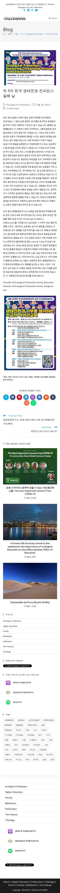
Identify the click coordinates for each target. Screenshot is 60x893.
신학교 (15, 749)
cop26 (14, 377)
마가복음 (19, 735)
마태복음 (30, 735)
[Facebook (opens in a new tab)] (28, 10)
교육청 (30, 377)
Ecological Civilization (18, 104)
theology (32, 725)
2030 (9, 377)
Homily (6, 631)
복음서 (15, 740)
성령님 (7, 745)
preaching (49, 720)
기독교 (43, 730)
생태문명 (52, 377)
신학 (6, 749)
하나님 (18, 759)
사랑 (24, 740)
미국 (48, 735)
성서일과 (25, 745)
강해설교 (8, 730)
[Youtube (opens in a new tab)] (36, 10)
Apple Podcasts (22, 682)
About (6, 881)
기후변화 (36, 377)
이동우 (7, 754)
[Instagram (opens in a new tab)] (32, 10)
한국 (27, 759)
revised (8, 725)
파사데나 (49, 754)
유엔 (4, 380)
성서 (16, 745)
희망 (52, 759)
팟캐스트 (8, 759)
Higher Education (10, 626)
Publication (7, 641)
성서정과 (36, 745)
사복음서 (33, 740)
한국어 (36, 759)
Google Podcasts (23, 692)
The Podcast (8, 646)
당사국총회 (44, 377)
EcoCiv (11, 884)
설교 (43, 740)
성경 (50, 740)
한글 (44, 759)
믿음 (6, 740)
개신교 (18, 730)
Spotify (17, 702)
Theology (7, 651)
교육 (25, 377)
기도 (35, 730)
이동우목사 (18, 754)
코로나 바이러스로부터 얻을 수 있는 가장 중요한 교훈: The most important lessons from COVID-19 (30, 490)
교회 (27, 730)
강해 (43, 725)
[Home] (4, 34)
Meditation (7, 636)
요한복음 (42, 749)
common (9, 720)
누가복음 (8, 735)
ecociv (20, 377)
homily (21, 720)
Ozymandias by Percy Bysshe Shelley (30, 602)
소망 (46, 745)
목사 (40, 735)
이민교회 (30, 754)
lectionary (34, 720)
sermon (19, 725)
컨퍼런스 (10, 380)
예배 (24, 749)
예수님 (32, 749)
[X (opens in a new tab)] (24, 10)
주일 (40, 754)
